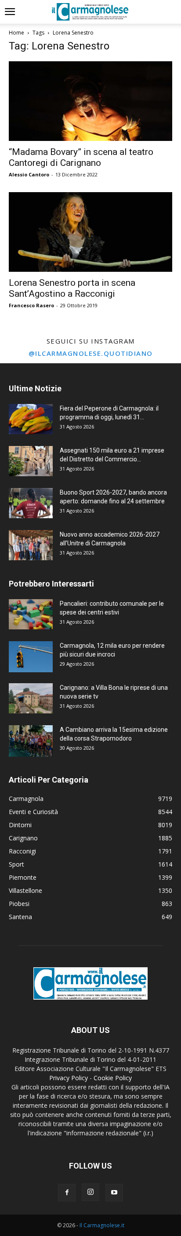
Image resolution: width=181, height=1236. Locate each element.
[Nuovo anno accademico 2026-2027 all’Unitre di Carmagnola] (31, 545)
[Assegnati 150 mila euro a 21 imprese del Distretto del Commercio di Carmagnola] (31, 461)
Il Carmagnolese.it (102, 1225)
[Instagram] (90, 1192)
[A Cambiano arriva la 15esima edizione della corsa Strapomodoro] (31, 740)
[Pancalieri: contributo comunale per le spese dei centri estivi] (31, 614)
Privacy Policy (68, 1078)
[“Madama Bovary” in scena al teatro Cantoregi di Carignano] (90, 101)
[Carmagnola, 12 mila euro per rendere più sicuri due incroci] (31, 656)
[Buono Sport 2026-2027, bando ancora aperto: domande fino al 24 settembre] (31, 503)
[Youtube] (114, 1192)
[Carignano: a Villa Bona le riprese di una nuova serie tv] (31, 698)
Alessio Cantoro (29, 174)
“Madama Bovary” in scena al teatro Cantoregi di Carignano (81, 157)
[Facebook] (67, 1192)
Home (16, 32)
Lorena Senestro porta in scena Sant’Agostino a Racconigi (72, 288)
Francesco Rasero (31, 305)
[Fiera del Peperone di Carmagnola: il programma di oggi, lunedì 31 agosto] (31, 419)
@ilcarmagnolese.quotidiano (91, 353)
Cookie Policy (113, 1078)
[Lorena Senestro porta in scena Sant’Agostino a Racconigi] (90, 232)
